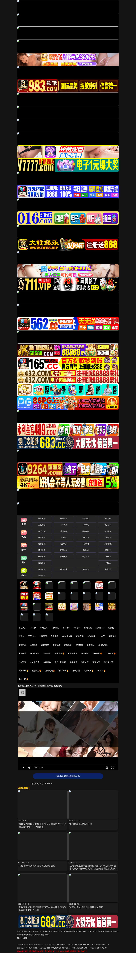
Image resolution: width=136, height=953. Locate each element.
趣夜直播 (68, 645)
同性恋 (108, 563)
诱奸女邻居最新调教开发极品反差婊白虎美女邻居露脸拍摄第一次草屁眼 (43, 825)
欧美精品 (86, 518)
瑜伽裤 (85, 550)
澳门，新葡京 (60, 662)
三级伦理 (41, 525)
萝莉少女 (108, 518)
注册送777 (99, 627)
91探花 (64, 537)
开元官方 (22, 662)
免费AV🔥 (101, 670)
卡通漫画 (41, 556)
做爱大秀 (85, 662)
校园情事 (63, 569)
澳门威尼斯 (108, 662)
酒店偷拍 (112, 636)
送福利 (111, 627)
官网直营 (55, 627)
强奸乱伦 (63, 518)
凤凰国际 (54, 636)
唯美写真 (86, 556)
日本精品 (63, 525)
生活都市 (41, 569)
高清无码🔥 (89, 670)
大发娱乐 (22, 653)
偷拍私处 (56, 645)
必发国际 (90, 645)
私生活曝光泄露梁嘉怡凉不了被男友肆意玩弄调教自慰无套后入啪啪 (43, 909)
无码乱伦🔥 (111, 653)
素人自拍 (108, 525)
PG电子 (77, 627)
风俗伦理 (108, 569)
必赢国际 (43, 636)
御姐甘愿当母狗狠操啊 (80, 823)
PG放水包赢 (67, 636)
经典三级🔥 (23, 670)
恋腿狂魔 (108, 544)
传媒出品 (41, 563)
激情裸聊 (85, 653)
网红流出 (86, 537)
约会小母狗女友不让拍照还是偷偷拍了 (38, 865)
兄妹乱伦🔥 (50, 670)
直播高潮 (80, 636)
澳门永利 (66, 627)
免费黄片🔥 (97, 653)
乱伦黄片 (45, 645)
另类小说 (41, 575)
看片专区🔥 (64, 670)
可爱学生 (86, 544)
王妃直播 (34, 645)
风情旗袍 (41, 550)
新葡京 (21, 636)
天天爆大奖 (34, 662)
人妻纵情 (86, 569)
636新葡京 (72, 653)
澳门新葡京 (103, 645)
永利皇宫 (47, 653)
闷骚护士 (108, 550)
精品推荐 (41, 518)
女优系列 (63, 544)
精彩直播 (91, 636)
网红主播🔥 (23, 679)
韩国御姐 (63, 531)
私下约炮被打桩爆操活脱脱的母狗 (86, 907)
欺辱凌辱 (41, 537)
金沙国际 (47, 662)
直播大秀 (96, 662)
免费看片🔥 (59, 653)
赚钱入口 (76, 670)
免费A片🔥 (36, 670)
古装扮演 (41, 544)
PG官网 (33, 627)
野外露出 (108, 537)
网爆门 (108, 556)
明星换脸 (63, 550)
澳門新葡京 (34, 653)
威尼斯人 (22, 627)
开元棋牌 (44, 627)
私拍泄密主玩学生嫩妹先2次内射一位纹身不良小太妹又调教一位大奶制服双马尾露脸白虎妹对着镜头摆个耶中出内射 (93, 868)
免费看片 (73, 662)
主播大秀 (22, 645)
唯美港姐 (86, 531)
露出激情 (63, 556)
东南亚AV (108, 531)
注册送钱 (88, 627)
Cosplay (86, 525)
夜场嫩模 (79, 645)
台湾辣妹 (41, 531)
